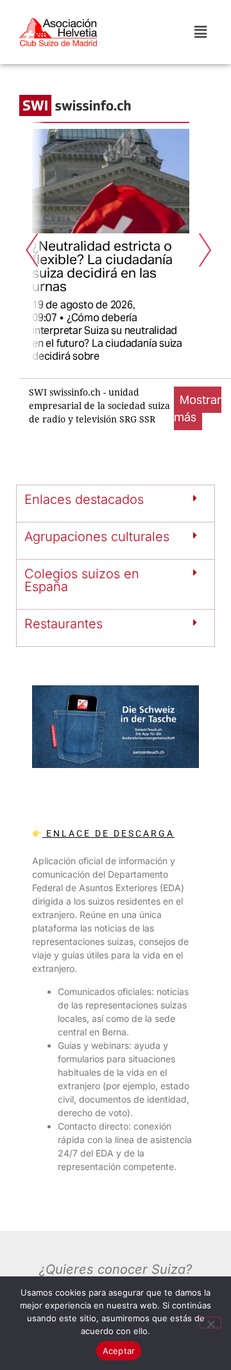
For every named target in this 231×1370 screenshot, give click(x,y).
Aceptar (119, 1351)
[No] (210, 1322)
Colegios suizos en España (81, 580)
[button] (201, 32)
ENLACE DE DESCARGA (108, 833)
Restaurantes (63, 623)
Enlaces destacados (84, 499)
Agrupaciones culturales (96, 536)
